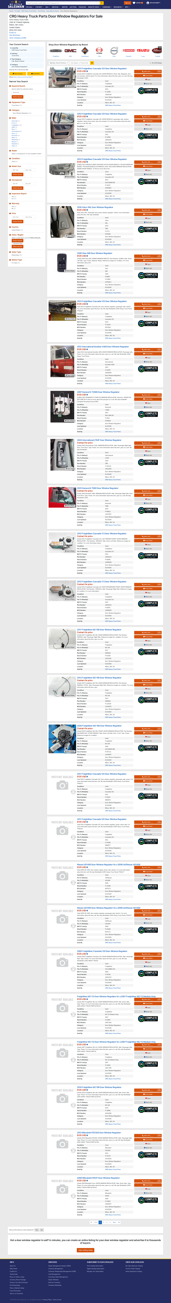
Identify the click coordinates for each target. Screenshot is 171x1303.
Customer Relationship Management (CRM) (62, 1271)
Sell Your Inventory (54, 1282)
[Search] (102, 3)
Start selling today (85, 1250)
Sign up (127, 3)
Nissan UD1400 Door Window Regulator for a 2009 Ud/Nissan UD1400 (108, 864)
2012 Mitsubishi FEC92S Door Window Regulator (99, 1132)
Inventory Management (55, 1268)
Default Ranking (58, 63)
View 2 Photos (70, 505)
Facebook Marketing (54, 1285)
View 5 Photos (70, 176)
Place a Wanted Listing (17, 1288)
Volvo (14, 146)
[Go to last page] (119, 1222)
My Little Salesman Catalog (134, 1266)
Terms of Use (57, 1299)
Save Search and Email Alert (23, 77)
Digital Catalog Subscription (95, 1268)
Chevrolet (16, 121)
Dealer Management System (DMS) (59, 1266)
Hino (14, 129)
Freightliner (17, 125)
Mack (14, 137)
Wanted (65, 7)
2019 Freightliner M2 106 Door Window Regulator (99, 1087)
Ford (14, 123)
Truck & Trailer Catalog (133, 1268)
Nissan (15, 141)
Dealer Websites (53, 1279)
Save (148, 79)
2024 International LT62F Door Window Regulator (99, 440)
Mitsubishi (16, 139)
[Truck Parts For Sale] (10, 59)
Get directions (14, 35)
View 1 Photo (71, 86)
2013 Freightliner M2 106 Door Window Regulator (99, 678)
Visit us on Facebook (16, 1293)
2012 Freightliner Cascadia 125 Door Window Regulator (102, 68)
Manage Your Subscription (95, 1271)
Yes (37, 1230)
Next (114, 1222)
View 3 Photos (70, 751)
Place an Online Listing (17, 1277)
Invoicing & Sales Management (58, 1277)
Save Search (18, 73)
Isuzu (14, 133)
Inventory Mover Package (18, 1279)
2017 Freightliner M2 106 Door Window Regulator (99, 629)
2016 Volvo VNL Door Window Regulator (95, 207)
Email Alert (36, 73)
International (17, 131)
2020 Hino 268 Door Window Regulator (94, 253)
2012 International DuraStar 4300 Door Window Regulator (103, 346)
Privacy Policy (47, 1299)
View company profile (17, 38)
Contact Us (13, 1271)
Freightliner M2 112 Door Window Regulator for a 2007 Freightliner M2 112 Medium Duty (116, 996)
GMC (14, 127)
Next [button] (160, 48)
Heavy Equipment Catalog (134, 1271)
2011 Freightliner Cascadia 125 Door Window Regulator (101, 774)
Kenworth (16, 135)
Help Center (13, 1268)
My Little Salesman (16, 4)
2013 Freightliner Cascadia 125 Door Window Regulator (102, 159)
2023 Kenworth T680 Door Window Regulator (97, 488)
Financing (82, 7)
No (14, 198)
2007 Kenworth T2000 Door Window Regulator (98, 392)
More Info (148, 83)
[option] (56, 51)
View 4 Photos (70, 271)
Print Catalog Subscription (95, 1266)
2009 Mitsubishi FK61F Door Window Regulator (98, 1178)
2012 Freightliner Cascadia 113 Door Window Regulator (101, 533)
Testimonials (14, 1274)
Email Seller (149, 75)
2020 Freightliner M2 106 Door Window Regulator (99, 726)
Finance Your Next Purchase (19, 1282)
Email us (12, 33)
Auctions (73, 7)
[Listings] (10, 53)
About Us (13, 1266)
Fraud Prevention (15, 1291)
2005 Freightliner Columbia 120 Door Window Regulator (102, 951)
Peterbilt (15, 144)
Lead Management (54, 1274)
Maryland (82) (18, 243)
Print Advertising (15, 1285)
